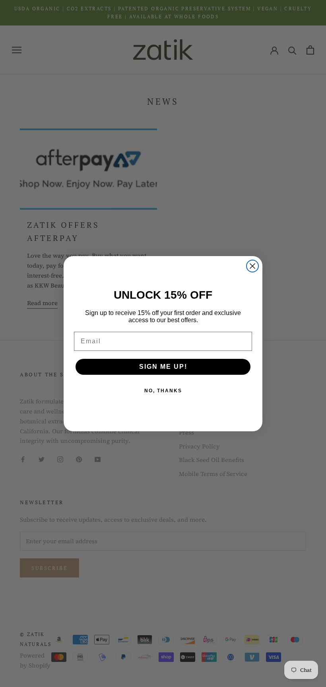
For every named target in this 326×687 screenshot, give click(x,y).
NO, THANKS (163, 390)
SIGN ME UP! (163, 366)
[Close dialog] (252, 266)
